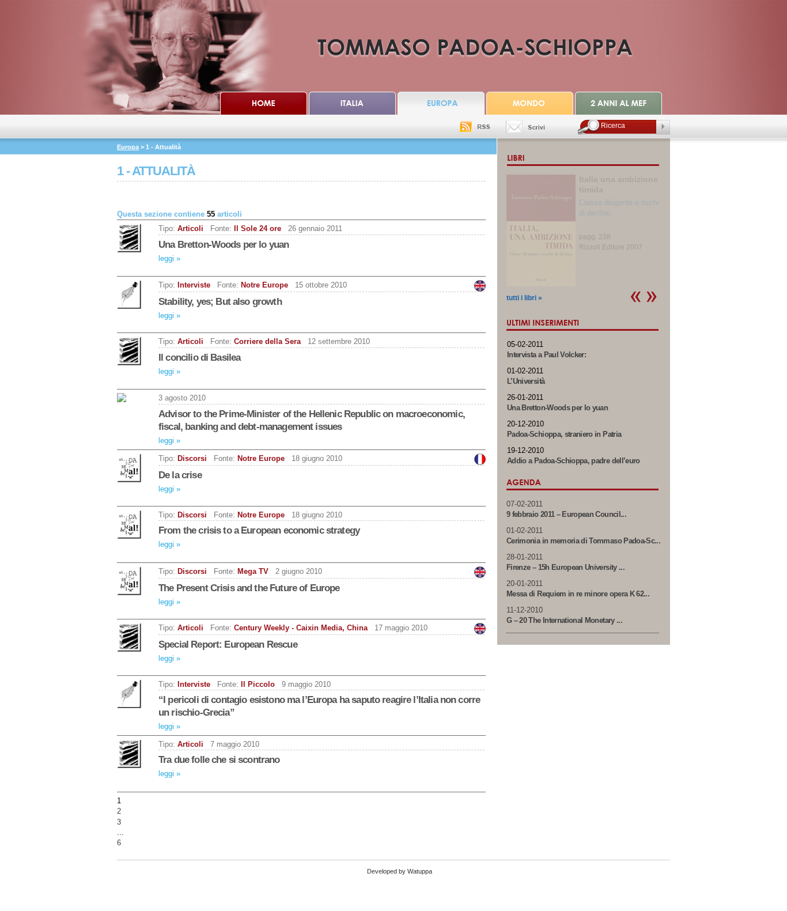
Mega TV (252, 571)
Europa (128, 146)
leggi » (169, 258)
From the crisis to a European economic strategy (259, 530)
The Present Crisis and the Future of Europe (248, 588)
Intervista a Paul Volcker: (546, 354)
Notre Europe (264, 285)
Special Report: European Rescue (227, 644)
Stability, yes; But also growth (220, 301)
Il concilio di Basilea (199, 357)
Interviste (193, 285)
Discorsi (192, 458)
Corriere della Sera (267, 341)
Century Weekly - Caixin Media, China (301, 627)
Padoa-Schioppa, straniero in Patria (564, 434)
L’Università (525, 381)
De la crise (180, 475)
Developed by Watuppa (399, 871)
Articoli (190, 228)
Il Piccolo (258, 684)
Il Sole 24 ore (257, 228)
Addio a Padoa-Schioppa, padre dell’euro (573, 460)
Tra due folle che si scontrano (219, 759)
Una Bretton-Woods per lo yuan (223, 244)
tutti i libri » (524, 298)
